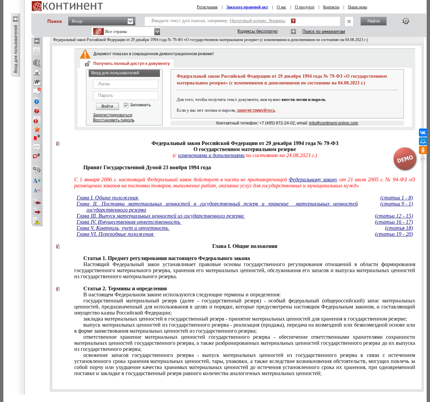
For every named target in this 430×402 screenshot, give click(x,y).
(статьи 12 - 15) (394, 216)
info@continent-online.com (333, 123)
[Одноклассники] (423, 150)
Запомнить (140, 105)
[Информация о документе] (37, 101)
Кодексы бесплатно (257, 31)
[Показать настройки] (406, 21)
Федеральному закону (313, 179)
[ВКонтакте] (423, 133)
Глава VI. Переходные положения (116, 234)
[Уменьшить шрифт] (37, 190)
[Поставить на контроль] (37, 120)
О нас (281, 7)
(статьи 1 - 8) (396, 197)
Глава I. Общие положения (108, 197)
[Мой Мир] (423, 141)
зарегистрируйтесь (256, 110)
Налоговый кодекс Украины (257, 20)
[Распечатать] (37, 73)
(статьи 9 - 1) (396, 204)
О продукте (304, 7)
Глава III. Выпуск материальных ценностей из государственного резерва (161, 216)
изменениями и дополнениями (211, 155)
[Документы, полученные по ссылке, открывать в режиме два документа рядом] (37, 51)
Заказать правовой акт (247, 7)
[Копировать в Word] (37, 82)
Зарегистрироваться (112, 115)
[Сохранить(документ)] (37, 63)
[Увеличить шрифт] (37, 181)
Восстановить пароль (113, 120)
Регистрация (207, 7)
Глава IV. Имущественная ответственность (129, 222)
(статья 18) (399, 228)
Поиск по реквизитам (323, 31)
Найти (374, 21)
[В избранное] (37, 129)
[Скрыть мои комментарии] (37, 148)
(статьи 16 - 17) (394, 222)
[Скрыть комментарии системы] (37, 91)
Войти (107, 106)
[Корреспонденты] (37, 202)
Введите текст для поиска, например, (218, 20)
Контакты (331, 7)
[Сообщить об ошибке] (37, 221)
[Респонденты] (37, 212)
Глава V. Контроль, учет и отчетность (123, 228)
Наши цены (357, 7)
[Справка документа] (37, 110)
